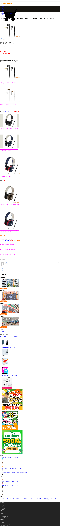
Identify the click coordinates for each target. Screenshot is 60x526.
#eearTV (1, 498)
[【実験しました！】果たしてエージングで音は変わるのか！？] (2, 494)
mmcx (23, 498)
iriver (21, 498)
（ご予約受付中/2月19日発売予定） (5, 176)
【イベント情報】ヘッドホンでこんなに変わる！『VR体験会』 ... (10, 375)
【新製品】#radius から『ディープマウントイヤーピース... (9, 356)
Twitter (2, 330)
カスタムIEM (3, 10)
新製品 (2, 8)
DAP (11, 498)
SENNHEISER (25, 498)
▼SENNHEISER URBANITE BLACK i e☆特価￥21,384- (7, 249)
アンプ (35, 498)
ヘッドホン (15, 499)
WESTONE (34, 498)
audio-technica (6, 498)
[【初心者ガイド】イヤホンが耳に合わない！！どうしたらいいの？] (2, 483)
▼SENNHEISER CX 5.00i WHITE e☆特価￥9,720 (8, 103)
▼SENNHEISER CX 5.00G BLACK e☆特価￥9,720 (8, 82)
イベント (38, 498)
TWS (32, 498)
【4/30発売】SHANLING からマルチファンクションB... (8, 347)
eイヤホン (13, 498)
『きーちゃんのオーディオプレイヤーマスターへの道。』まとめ (10, 485)
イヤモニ (44, 498)
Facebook (3, 331)
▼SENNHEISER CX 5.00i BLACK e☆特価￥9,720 (8, 80)
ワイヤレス (28, 499)
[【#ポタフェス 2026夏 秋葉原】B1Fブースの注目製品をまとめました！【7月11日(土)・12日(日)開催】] (2, 474)
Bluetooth (9, 498)
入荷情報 (3, 9)
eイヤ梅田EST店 (17, 498)
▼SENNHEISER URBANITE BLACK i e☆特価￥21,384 (9, 128)
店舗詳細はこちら (3, 288)
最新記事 (3, 6)
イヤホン (41, 498)
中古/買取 (3, 11)
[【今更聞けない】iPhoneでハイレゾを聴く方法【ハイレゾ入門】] (2, 491)
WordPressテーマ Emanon (5, 525)
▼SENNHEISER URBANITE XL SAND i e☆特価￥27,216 (9, 204)
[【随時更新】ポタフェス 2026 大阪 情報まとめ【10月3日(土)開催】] (2, 459)
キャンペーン (3, 505)
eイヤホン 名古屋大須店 (5, 516)
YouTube (3, 522)
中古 (34, 499)
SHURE (27, 498)
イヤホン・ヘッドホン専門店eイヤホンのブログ (5, 524)
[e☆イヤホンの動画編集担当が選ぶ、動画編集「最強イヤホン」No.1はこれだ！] (2, 466)
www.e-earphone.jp (7, 263)
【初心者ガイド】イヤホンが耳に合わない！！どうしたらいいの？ (10, 481)
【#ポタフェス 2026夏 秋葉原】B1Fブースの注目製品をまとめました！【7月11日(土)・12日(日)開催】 (14, 472)
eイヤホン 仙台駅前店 (4, 517)
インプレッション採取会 (48, 498)
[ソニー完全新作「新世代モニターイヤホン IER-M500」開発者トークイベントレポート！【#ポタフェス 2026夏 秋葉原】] (2, 463)
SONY (31, 498)
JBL (22, 498)
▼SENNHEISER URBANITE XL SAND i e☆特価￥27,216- (7, 254)
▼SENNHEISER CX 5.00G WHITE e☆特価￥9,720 (8, 104)
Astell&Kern (3, 498)
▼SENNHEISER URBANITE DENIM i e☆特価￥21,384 (9, 149)
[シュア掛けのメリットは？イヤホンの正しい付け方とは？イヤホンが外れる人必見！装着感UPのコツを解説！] (2, 479)
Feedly (2, 332)
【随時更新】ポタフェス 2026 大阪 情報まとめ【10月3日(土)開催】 (10, 457)
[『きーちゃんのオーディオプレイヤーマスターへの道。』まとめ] (2, 487)
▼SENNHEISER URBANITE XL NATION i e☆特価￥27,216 (9, 230)
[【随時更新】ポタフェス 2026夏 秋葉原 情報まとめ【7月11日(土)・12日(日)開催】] (2, 470)
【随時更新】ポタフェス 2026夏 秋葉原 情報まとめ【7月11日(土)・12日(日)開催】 (12, 468)
